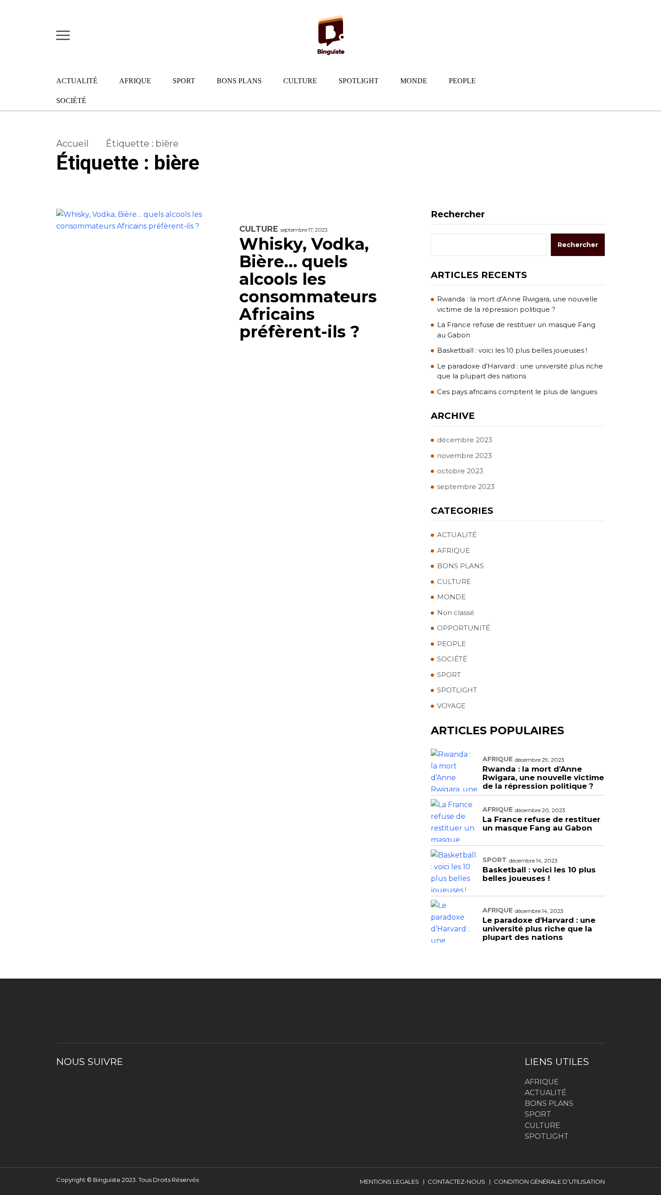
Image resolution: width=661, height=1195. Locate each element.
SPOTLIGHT (359, 81)
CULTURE (300, 81)
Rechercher (458, 214)
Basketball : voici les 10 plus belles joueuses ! (512, 350)
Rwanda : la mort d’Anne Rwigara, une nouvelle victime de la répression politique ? (517, 304)
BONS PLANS (239, 81)
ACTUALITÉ (77, 81)
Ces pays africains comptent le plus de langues (517, 391)
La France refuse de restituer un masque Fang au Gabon (516, 329)
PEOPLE (462, 81)
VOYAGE (451, 705)
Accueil (72, 143)
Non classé (455, 612)
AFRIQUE (135, 81)
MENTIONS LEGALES (389, 1182)
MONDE (413, 81)
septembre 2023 (466, 486)
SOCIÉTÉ (71, 100)
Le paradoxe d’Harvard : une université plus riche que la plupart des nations (520, 371)
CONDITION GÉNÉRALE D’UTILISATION (549, 1182)
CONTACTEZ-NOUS (456, 1182)
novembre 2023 (464, 455)
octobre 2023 (460, 471)
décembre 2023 (464, 440)
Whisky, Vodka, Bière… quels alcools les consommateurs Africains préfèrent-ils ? (308, 288)
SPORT (184, 81)
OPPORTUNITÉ (463, 628)
